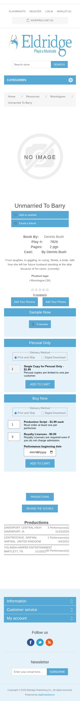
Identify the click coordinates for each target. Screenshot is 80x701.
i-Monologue (37, 280)
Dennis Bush (54, 237)
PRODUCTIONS (40, 496)
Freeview (42, 324)
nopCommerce (46, 694)
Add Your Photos (55, 301)
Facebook (30, 642)
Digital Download (54, 357)
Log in (49, 11)
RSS (49, 642)
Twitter (40, 642)
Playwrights (17, 11)
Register (35, 11)
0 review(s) (40, 294)
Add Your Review (24, 301)
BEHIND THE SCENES (40, 508)
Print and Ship (26, 357)
